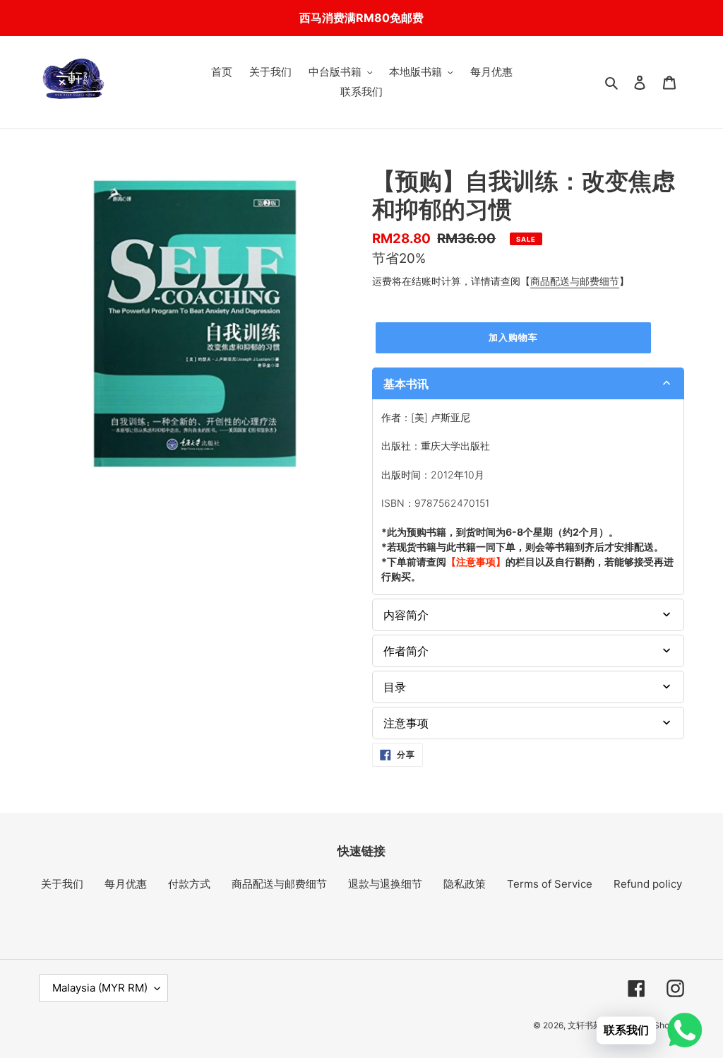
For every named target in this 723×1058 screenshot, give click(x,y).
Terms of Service (549, 884)
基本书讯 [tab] (406, 384)
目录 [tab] (394, 687)
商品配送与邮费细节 (574, 281)
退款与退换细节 (385, 884)
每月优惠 (125, 884)
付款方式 (189, 884)
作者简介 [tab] (406, 651)
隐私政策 (464, 884)
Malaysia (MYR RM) (100, 987)
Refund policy (648, 884)
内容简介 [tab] (406, 615)
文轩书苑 (585, 1025)
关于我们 (62, 884)
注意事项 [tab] (406, 723)
